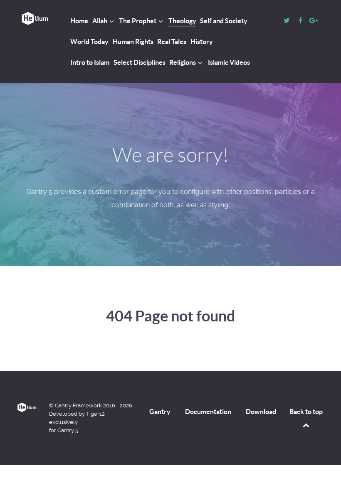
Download (261, 411)
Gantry (159, 411)
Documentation (208, 411)
